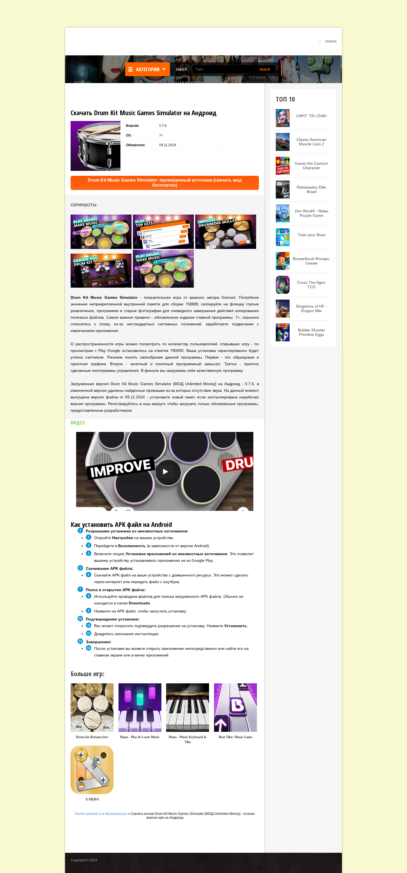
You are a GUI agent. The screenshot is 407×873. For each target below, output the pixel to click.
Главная (330, 41)
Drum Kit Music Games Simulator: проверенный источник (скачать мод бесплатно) (165, 182)
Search (264, 69)
